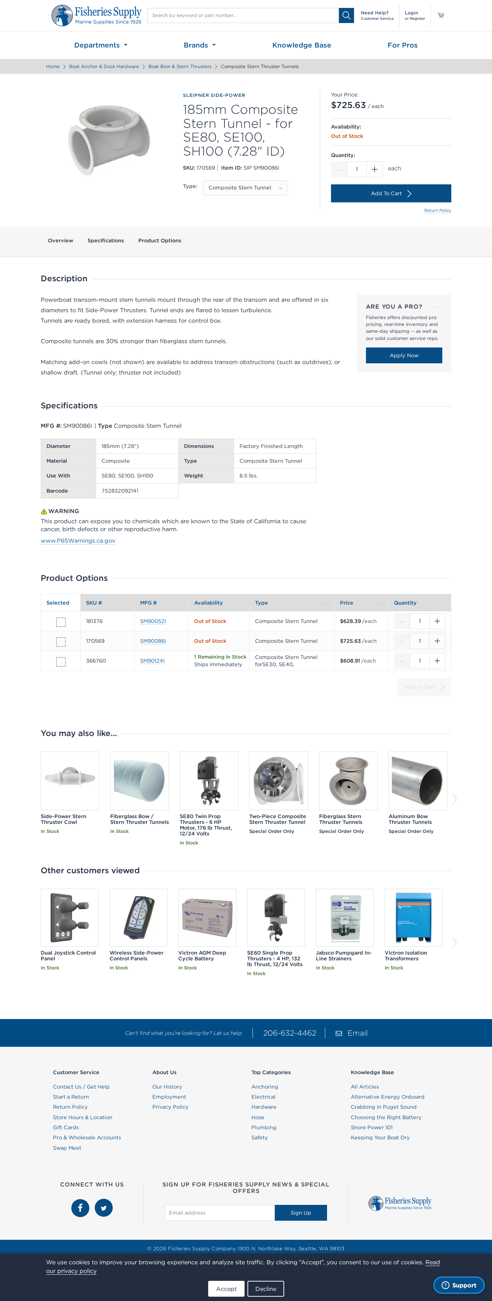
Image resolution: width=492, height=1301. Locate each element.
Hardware (264, 1107)
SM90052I (153, 621)
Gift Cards (66, 1127)
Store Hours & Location (82, 1117)
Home (53, 66)
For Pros (403, 45)
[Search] (346, 15)
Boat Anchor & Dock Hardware (104, 66)
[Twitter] (104, 1202)
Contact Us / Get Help (81, 1087)
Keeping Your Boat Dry (380, 1137)
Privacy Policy (170, 1107)
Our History (167, 1087)
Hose (257, 1117)
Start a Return (71, 1097)
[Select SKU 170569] (61, 642)
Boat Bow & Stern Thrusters (179, 66)
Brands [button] (197, 45)
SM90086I (153, 641)
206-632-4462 (289, 1033)
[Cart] (438, 15)
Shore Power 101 (372, 1127)
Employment (169, 1097)
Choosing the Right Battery (386, 1117)
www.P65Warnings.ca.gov (78, 540)
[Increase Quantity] (375, 169)
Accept (226, 1288)
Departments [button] (98, 45)
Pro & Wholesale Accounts (87, 1137)
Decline (265, 1288)
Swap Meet (67, 1148)
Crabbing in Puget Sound (384, 1107)
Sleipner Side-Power (214, 95)
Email (358, 1033)
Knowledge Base (301, 45)
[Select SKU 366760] (61, 662)
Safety (259, 1137)
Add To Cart (386, 193)
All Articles (365, 1087)
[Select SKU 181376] (61, 622)
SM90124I (152, 661)
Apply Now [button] (404, 355)
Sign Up (301, 1213)
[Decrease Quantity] (339, 169)
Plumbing (264, 1127)
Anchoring (264, 1087)
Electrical (263, 1097)
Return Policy (437, 210)
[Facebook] (81, 1202)
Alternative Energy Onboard (388, 1097)
